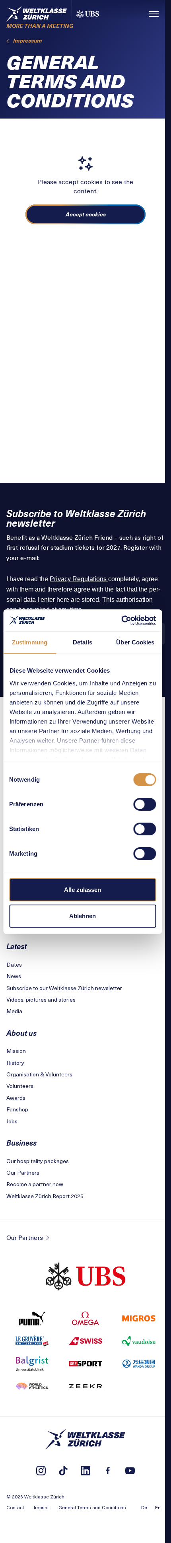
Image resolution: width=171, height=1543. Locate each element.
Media (14, 1011)
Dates (14, 964)
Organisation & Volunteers (39, 1074)
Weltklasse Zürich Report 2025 (45, 1196)
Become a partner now (34, 1184)
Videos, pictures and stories (41, 999)
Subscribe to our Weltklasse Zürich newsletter (64, 988)
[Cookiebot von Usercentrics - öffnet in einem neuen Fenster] (121, 620)
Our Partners (22, 1172)
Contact (15, 1507)
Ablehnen (82, 916)
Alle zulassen (82, 889)
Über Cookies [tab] (135, 642)
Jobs (11, 1121)
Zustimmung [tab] (29, 642)
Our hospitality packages (37, 1161)
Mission (16, 1051)
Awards (15, 1098)
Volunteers (19, 1086)
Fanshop (17, 1109)
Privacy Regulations (79, 579)
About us (21, 1032)
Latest (16, 946)
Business (21, 1142)
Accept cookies (86, 214)
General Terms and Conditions (92, 1507)
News (13, 976)
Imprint (41, 1507)
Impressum (27, 40)
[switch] (144, 804)
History (15, 1063)
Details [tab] (82, 642)
